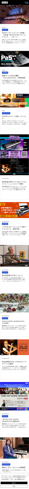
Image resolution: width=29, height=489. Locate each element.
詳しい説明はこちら (20, 479)
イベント (5, 29)
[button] (27, 2)
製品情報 (5, 72)
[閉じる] (27, 476)
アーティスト (6, 113)
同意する (14, 483)
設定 (14, 486)
